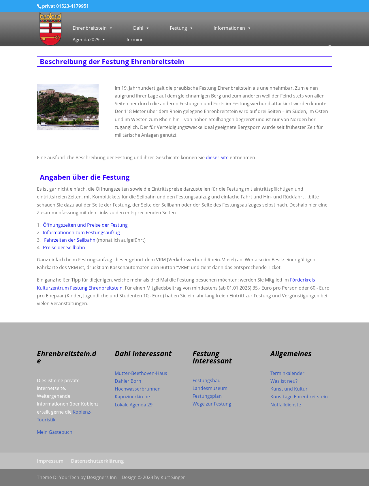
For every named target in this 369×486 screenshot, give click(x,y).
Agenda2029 (86, 39)
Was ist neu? (284, 381)
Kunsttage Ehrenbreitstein (299, 396)
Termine (135, 39)
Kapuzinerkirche (132, 396)
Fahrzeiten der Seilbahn (69, 240)
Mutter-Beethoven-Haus (141, 373)
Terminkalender (287, 373)
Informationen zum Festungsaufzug (81, 232)
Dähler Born (128, 381)
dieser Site (217, 157)
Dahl (138, 28)
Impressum (50, 460)
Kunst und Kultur (289, 389)
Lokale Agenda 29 (134, 404)
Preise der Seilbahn (64, 247)
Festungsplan (207, 396)
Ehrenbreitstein (90, 28)
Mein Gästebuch (54, 432)
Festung (178, 28)
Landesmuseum (210, 388)
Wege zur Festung (212, 404)
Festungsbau (207, 380)
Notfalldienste (285, 404)
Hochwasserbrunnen (138, 389)
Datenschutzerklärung (97, 460)
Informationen (229, 28)
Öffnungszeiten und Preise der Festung (85, 225)
